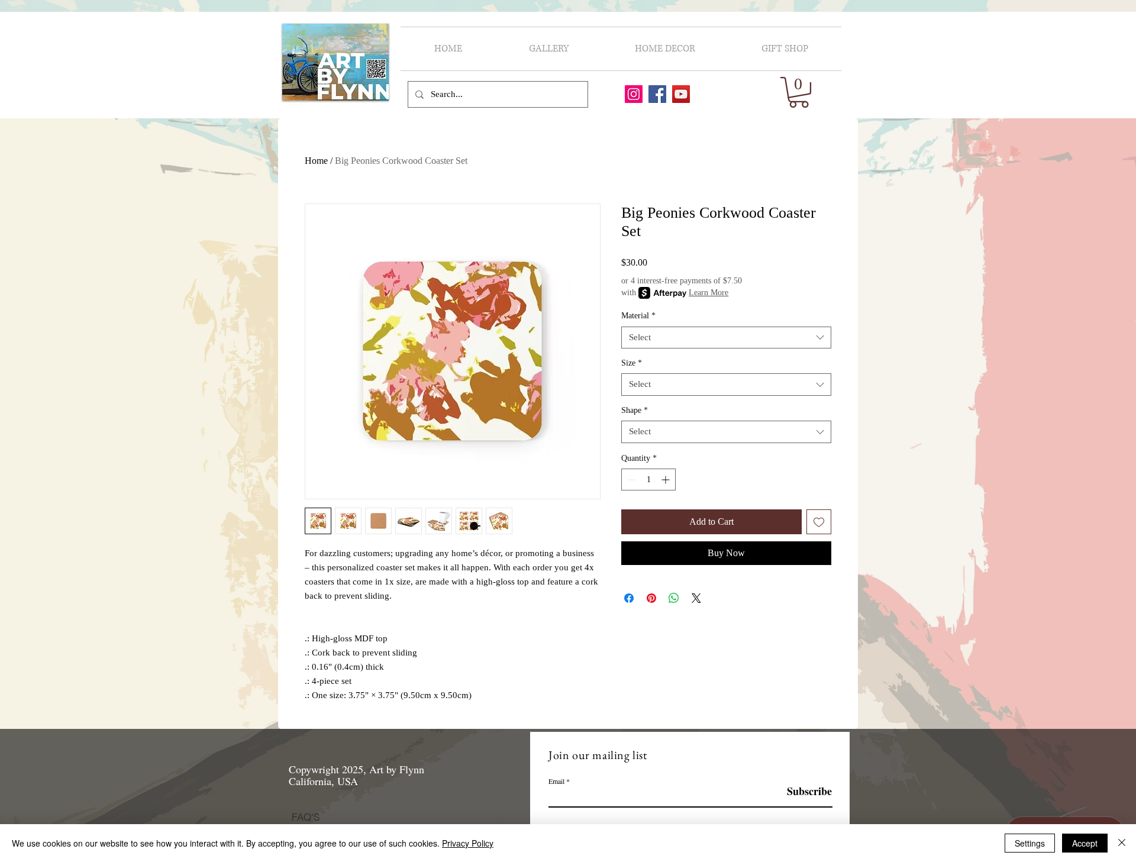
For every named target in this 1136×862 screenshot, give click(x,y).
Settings (1030, 843)
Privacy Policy (467, 843)
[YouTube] (681, 94)
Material (638, 315)
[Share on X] (696, 598)
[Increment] (666, 479)
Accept (1085, 843)
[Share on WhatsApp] (674, 598)
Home (316, 161)
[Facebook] (657, 94)
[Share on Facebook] (629, 598)
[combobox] (726, 338)
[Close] (1122, 843)
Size (631, 363)
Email (556, 780)
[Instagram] (634, 94)
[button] (798, 92)
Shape (634, 410)
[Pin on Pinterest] (651, 598)
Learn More (708, 292)
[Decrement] (630, 479)
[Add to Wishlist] (818, 521)
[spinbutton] (648, 479)
